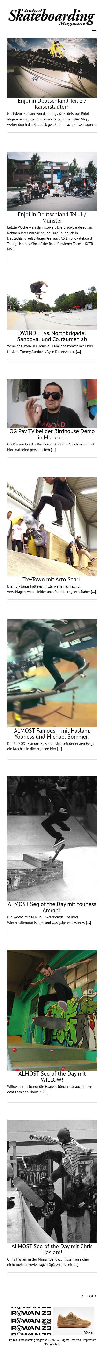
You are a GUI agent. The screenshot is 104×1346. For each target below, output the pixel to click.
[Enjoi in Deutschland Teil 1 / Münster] (52, 181)
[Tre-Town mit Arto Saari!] (52, 526)
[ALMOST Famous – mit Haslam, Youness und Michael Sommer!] (52, 673)
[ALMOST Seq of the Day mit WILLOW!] (52, 1010)
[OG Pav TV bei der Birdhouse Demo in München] (52, 403)
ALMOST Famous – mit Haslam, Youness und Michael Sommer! (52, 733)
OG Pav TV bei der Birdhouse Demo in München (52, 434)
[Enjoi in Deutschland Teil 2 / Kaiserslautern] (52, 67)
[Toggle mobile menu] (94, 30)
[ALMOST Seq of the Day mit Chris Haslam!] (52, 1181)
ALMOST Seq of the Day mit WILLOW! (52, 1076)
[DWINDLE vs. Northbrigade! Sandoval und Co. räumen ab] (52, 303)
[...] (78, 351)
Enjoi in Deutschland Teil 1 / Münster (52, 217)
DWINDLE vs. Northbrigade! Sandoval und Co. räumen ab (52, 336)
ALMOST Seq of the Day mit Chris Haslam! (52, 1249)
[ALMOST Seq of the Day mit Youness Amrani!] (52, 838)
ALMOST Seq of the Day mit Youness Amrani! (52, 907)
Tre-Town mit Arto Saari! (52, 579)
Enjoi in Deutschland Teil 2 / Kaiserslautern (52, 103)
